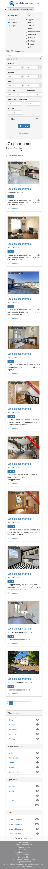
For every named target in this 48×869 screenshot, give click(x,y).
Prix (15, 148)
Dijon (11, 720)
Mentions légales (10, 864)
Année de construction (17, 99)
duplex (12, 786)
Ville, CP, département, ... (16, 51)
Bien (28, 15)
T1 (10, 796)
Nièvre (11, 767)
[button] (40, 59)
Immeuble (32, 34)
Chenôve (12, 734)
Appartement (33, 19)
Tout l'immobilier (24, 842)
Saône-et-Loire (15, 772)
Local (30, 28)
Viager (13, 25)
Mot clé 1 (12, 108)
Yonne (11, 762)
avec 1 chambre (15, 819)
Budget (11, 81)
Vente (12, 19)
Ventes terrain (24, 849)
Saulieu (12, 739)
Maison (31, 22)
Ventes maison (24, 847)
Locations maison (24, 854)
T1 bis (11, 800)
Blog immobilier (24, 857)
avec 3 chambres (16, 829)
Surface (11, 63)
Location (13, 22)
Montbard (13, 729)
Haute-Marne (14, 758)
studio (11, 791)
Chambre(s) (31, 90)
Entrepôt (31, 38)
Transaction (13, 15)
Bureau (31, 44)
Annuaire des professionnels (24, 859)
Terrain (31, 25)
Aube (11, 753)
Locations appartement (24, 852)
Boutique (31, 41)
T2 (10, 805)
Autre (30, 47)
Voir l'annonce (13, 208)
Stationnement (34, 31)
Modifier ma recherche (14, 155)
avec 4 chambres (16, 833)
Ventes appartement (24, 844)
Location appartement (20, 188)
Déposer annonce (24, 861)
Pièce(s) (11, 90)
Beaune (12, 724)
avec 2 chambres (16, 824)
